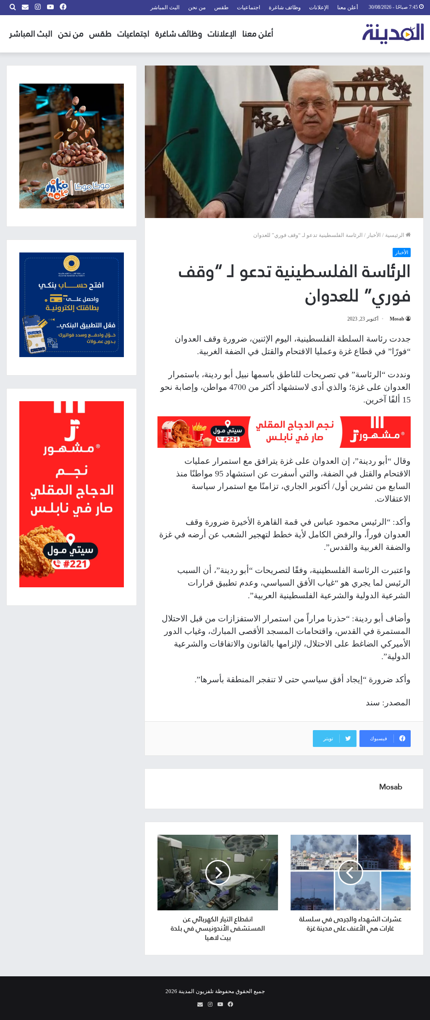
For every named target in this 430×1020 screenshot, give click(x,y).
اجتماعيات (248, 7)
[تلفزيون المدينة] (393, 34)
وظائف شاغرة (285, 7)
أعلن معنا (347, 7)
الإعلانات (319, 7)
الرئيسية (395, 235)
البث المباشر (165, 7)
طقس (221, 7)
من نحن (197, 7)
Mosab (397, 319)
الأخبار (374, 235)
